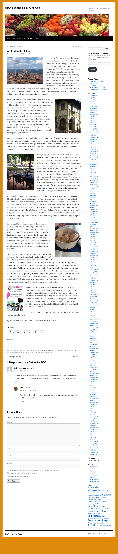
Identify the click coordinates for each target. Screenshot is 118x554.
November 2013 (94, 398)
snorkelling (107, 518)
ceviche (100, 495)
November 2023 (94, 158)
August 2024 (93, 139)
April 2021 (93, 218)
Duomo (51, 350)
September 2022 (94, 187)
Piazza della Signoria (67, 350)
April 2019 (93, 265)
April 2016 (93, 338)
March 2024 (93, 149)
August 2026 (93, 95)
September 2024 (94, 137)
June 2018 (92, 286)
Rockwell (102, 516)
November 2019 (94, 251)
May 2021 (92, 216)
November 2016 (94, 323)
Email (9, 456)
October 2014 (93, 375)
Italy (24, 350)
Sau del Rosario (92, 518)
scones (98, 518)
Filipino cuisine (97, 499)
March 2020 (93, 245)
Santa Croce (25, 352)
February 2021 (94, 222)
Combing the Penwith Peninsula (98, 89)
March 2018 (93, 292)
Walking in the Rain (14, 46)
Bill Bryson (45, 350)
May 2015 (92, 361)
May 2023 (92, 170)
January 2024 (93, 154)
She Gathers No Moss (23, 7)
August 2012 (93, 429)
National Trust (99, 510)
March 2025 (93, 124)
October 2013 (93, 400)
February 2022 (94, 199)
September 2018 (94, 280)
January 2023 (93, 178)
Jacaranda (76, 46)
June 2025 (92, 120)
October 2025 (93, 112)
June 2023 (92, 168)
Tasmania (100, 523)
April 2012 (93, 437)
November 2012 (94, 423)
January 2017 (93, 321)
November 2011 (94, 448)
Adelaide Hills (102, 488)
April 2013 (93, 413)
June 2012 (92, 433)
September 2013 (94, 402)
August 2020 (93, 234)
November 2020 (94, 228)
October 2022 (93, 185)
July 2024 (92, 141)
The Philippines (94, 525)
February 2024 (94, 151)
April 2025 (93, 122)
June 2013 (92, 408)
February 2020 (94, 247)
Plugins (92, 471)
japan (100, 504)
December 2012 (94, 421)
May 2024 (92, 145)
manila (92, 508)
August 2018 (93, 282)
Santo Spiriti (33, 352)
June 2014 (92, 384)
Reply (15, 382)
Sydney (90, 523)
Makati (102, 506)
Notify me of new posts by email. (19, 476)
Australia (91, 492)
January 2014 (93, 394)
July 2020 (92, 236)
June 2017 (92, 311)
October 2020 (93, 230)
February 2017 (94, 319)
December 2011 (94, 446)
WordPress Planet (94, 481)
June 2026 (92, 100)
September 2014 (94, 377)
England (90, 499)
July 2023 (92, 166)
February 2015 (94, 367)
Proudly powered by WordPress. (99, 534)
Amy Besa (101, 490)
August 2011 (93, 454)
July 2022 (92, 189)
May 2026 (92, 102)
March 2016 (93, 340)
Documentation (94, 467)
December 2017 (94, 299)
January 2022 (93, 201)
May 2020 (92, 241)
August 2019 (93, 257)
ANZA (106, 490)
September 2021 (94, 209)
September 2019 (94, 255)
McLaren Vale (103, 508)
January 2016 (93, 344)
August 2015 (93, 355)
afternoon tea (93, 490)
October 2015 (93, 350)
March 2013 (93, 415)
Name (9, 448)
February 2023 (94, 176)
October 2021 (93, 207)
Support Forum (94, 475)
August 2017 (93, 307)
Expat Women (93, 469)
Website (9, 463)
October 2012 (93, 425)
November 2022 (94, 183)
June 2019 (92, 261)
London (104, 504)
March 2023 (93, 174)
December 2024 (94, 131)
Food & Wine (16, 38)
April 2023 (93, 172)
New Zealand (92, 513)
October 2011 (93, 450)
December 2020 (94, 226)
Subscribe (92, 69)
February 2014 (94, 392)
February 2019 (94, 270)
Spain (107, 520)
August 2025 (93, 116)
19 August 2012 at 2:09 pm (28, 390)
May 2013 (92, 410)
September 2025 (94, 114)
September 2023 (94, 162)
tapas (95, 523)
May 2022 (92, 193)
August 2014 (93, 379)
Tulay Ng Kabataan (106, 525)
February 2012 (94, 442)
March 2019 (93, 267)
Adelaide (93, 487)
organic (99, 513)
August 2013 (93, 404)
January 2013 (93, 419)
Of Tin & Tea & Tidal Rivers (97, 87)
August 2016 (93, 330)
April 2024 (93, 147)
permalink (50, 352)
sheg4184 (29, 54)
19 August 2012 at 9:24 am (22, 371)
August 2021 (93, 212)
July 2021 (92, 214)
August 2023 (93, 164)
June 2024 (92, 143)
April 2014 (93, 388)
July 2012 (92, 431)
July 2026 (92, 98)
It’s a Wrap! (93, 85)
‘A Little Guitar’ (94, 83)
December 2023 (94, 156)
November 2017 (94, 301)
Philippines (93, 515)
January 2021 (93, 224)
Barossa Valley (104, 492)
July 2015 (92, 357)
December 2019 (94, 249)
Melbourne (90, 511)
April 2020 (93, 243)
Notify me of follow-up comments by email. (22, 473)
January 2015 (93, 369)
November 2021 (94, 205)
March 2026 (93, 104)
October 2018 (93, 278)
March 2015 (93, 365)
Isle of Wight (91, 504)
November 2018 (94, 276)
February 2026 (94, 106)
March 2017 (93, 317)
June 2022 (92, 191)
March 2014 (93, 390)
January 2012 (93, 444)
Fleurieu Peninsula (95, 501)
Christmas (106, 494)
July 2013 (92, 406)
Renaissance (16, 352)
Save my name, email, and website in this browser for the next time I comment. (34, 470)
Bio (8, 38)
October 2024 (93, 135)
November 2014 (94, 373)
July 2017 (92, 309)
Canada (96, 495)
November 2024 (94, 133)
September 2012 (94, 427)
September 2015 (94, 352)
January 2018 (93, 296)
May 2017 (92, 313)
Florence (57, 350)
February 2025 (94, 127)
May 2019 (92, 263)
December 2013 (94, 396)
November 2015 (94, 348)
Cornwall (91, 497)
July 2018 (92, 284)
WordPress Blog (94, 479)
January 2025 (93, 129)
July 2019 (92, 259)
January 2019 (93, 272)
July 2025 (92, 118)
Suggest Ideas (93, 473)
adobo (107, 488)
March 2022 (93, 197)
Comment (10, 422)
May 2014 (92, 386)
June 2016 (92, 334)
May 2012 (92, 435)
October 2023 (93, 160)
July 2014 (92, 381)
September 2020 (94, 232)
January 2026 (93, 108)
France (105, 501)
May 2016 (92, 336)
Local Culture (27, 38)
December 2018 (94, 274)
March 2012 (93, 439)
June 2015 (92, 359)
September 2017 (94, 305)
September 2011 (94, 452)
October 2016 (93, 326)
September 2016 (94, 328)
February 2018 (94, 294)
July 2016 (92, 332)
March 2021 (93, 220)
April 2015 (93, 363)
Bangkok (98, 492)
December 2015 (94, 346)
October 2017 (93, 303)
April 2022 (93, 195)
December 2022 (94, 180)
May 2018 (92, 288)
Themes (92, 477)
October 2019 (93, 253)
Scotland (102, 518)
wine (90, 527)
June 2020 (92, 238)
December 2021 (94, 203)
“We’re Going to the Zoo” (97, 81)
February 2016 (94, 342)
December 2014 (94, 371)
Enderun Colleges (100, 497)
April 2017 (93, 315)
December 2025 (94, 110)
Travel (36, 38)
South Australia (96, 520)
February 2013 (94, 417)
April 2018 (93, 290)
